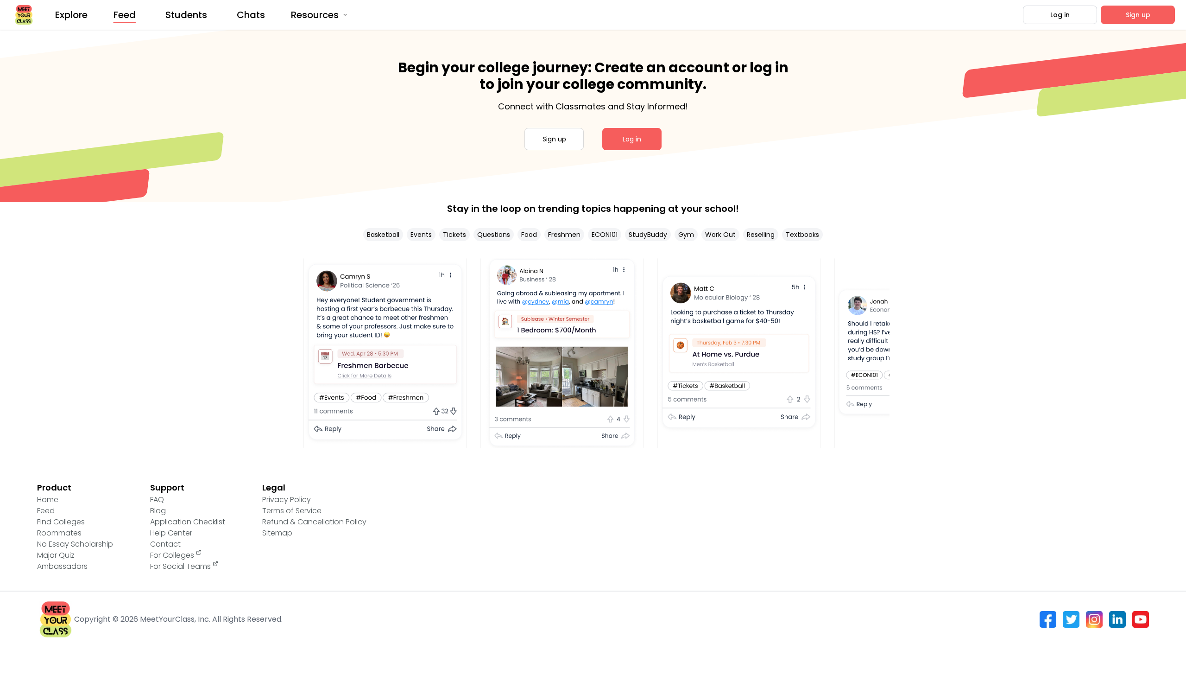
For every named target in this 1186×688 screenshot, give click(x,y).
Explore (71, 14)
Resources (315, 14)
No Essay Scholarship (75, 544)
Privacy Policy (286, 499)
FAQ (157, 499)
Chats (251, 14)
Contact (165, 544)
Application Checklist (187, 521)
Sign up (1138, 14)
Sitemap (277, 533)
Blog (158, 510)
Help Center (171, 533)
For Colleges (172, 555)
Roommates (59, 533)
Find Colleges (61, 521)
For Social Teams (180, 566)
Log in (1060, 14)
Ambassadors (62, 566)
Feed (125, 14)
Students (186, 14)
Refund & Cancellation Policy (314, 521)
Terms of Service (292, 510)
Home (47, 499)
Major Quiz (56, 555)
